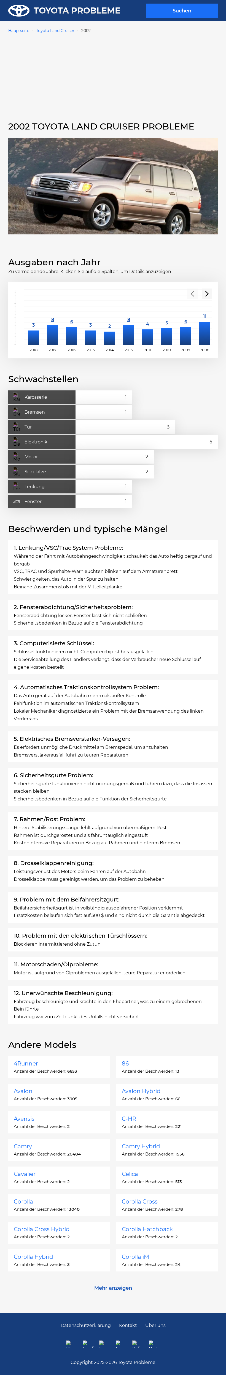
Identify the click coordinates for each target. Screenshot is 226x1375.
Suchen (182, 11)
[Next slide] (207, 294)
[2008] (204, 317)
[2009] (185, 317)
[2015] (90, 317)
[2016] (71, 317)
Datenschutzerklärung (86, 1325)
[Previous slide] (192, 294)
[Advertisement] (113, 76)
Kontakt (128, 1325)
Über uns (155, 1325)
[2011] (147, 317)
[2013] (128, 317)
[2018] (33, 317)
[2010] (166, 317)
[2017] (52, 317)
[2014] (109, 317)
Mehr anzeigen (113, 1288)
